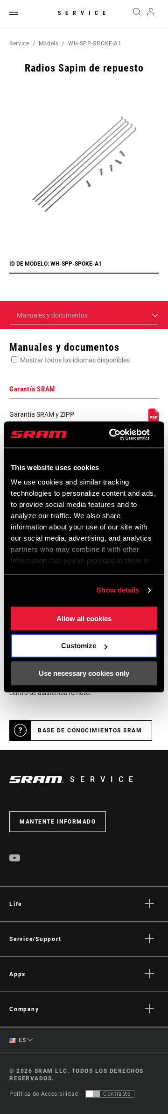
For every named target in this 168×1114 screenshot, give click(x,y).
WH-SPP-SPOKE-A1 (95, 43)
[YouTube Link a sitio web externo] (15, 859)
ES (21, 1040)
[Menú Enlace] (13, 14)
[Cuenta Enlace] (151, 14)
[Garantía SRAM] (153, 420)
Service (84, 13)
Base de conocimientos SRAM (90, 730)
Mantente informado (58, 821)
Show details (118, 590)
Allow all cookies (84, 618)
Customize (78, 646)
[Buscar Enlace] (136, 14)
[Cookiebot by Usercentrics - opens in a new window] (112, 434)
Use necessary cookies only (84, 673)
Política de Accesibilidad (43, 1094)
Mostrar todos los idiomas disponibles (75, 360)
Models (49, 43)
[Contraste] (93, 1094)
